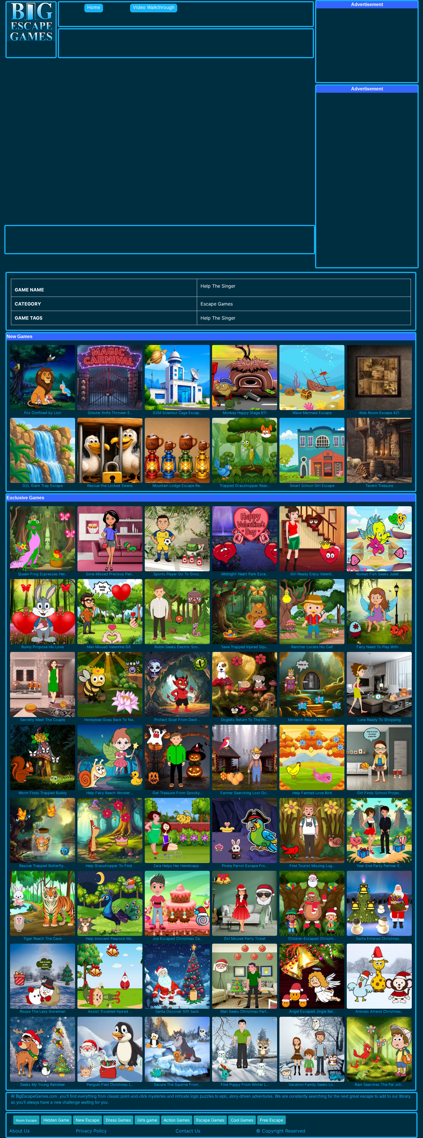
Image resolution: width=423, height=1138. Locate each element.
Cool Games (242, 1120)
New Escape (87, 1120)
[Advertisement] (163, 42)
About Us (19, 1131)
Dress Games (118, 1120)
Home (93, 7)
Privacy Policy (91, 1131)
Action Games (177, 1120)
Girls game (147, 1120)
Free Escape (271, 1120)
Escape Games (210, 1120)
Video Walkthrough (153, 7)
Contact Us (188, 1131)
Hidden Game (56, 1120)
